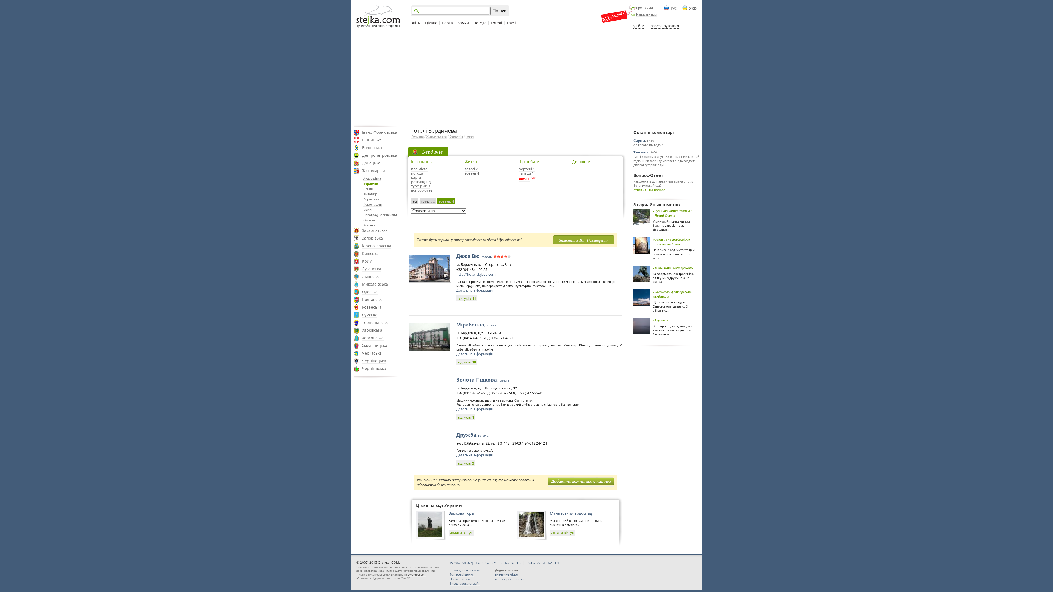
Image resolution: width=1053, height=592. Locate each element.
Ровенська (371, 307)
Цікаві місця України (439, 505)
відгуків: (467, 298)
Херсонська (373, 337)
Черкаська (372, 353)
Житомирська (375, 170)
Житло (471, 161)
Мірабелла (476, 324)
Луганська (371, 268)
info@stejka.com (415, 574)
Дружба (472, 434)
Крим (367, 261)
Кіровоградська (376, 245)
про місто (419, 168)
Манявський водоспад (571, 513)
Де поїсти (581, 161)
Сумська (369, 314)
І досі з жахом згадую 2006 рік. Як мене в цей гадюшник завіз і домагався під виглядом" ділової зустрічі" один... (666, 161)
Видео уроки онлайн (465, 583)
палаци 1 (526, 173)
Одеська (370, 291)
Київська (370, 253)
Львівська (371, 276)
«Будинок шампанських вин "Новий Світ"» (673, 213)
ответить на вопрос (649, 189)
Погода (479, 22)
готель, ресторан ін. (510, 579)
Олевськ (369, 220)
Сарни (639, 140)
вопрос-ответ (422, 190)
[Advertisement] (526, 77)
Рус (674, 8)
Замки (463, 22)
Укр (693, 8)
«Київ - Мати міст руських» (673, 268)
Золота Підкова (482, 379)
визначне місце (506, 574)
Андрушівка (372, 178)
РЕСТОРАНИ (534, 562)
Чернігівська (374, 368)
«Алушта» (660, 320)
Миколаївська (375, 284)
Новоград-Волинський (380, 215)
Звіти (416, 22)
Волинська (372, 147)
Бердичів (370, 183)
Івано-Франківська (379, 132)
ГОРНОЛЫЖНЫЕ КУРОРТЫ (499, 562)
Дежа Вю (474, 256)
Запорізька (372, 238)
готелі (470, 136)
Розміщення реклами (465, 570)
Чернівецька (374, 360)
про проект (644, 7)
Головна (417, 136)
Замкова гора (461, 513)
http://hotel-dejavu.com (476, 274)
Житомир (370, 194)
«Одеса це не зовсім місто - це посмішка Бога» (672, 241)
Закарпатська (375, 230)
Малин (368, 209)
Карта (447, 22)
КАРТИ (553, 562)
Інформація (422, 161)
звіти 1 (524, 179)
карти (416, 177)
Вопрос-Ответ (648, 175)
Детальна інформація (474, 290)
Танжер (640, 152)
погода (417, 173)
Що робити (529, 161)
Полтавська (373, 299)
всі (414, 201)
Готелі (496, 22)
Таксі (511, 22)
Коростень (371, 199)
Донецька (371, 163)
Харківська (372, 330)
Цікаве (431, 22)
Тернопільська (376, 322)
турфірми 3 (420, 185)
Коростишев (372, 204)
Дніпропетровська (379, 155)
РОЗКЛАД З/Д (461, 562)
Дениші (369, 189)
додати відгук (461, 532)
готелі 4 (472, 173)
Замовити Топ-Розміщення (583, 240)
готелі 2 (471, 168)
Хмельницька (374, 345)
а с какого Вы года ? (648, 145)
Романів (369, 225)
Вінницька (372, 140)
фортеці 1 (527, 168)
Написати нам (646, 14)
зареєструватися (665, 25)
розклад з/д (421, 181)
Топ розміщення (462, 574)
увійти (638, 25)
